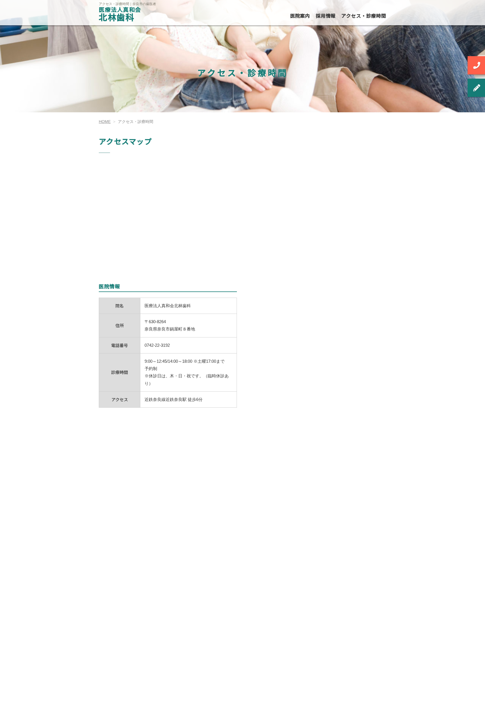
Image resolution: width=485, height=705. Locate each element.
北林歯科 (120, 15)
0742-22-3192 (157, 345)
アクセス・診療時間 (363, 15)
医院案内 (300, 15)
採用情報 (326, 15)
